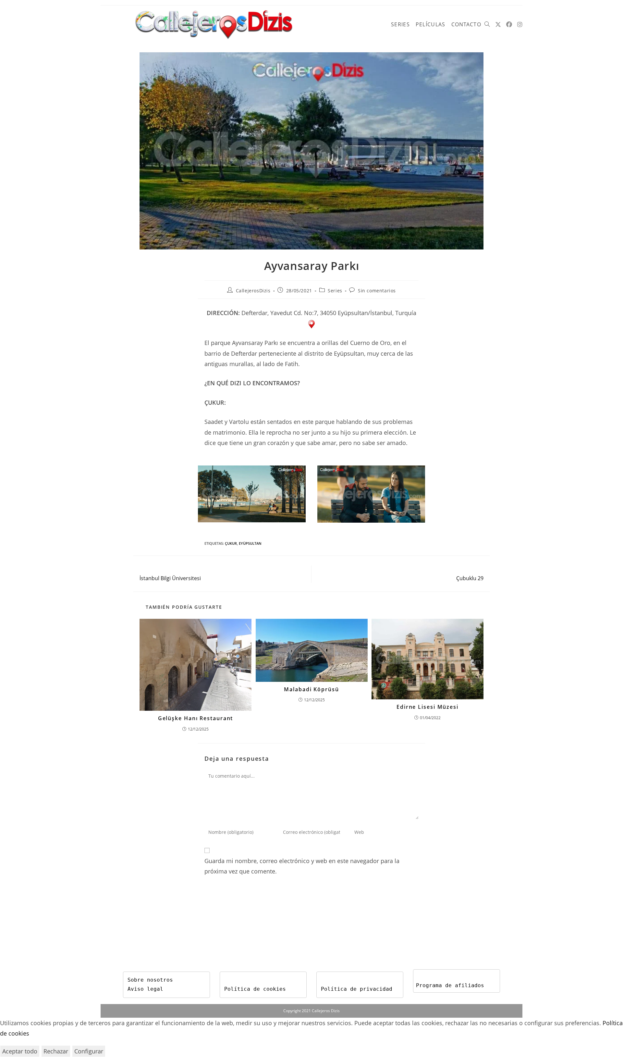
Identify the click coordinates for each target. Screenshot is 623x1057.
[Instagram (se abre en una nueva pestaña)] (520, 24)
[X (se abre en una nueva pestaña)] (498, 24)
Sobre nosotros (150, 980)
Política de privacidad (356, 989)
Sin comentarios (377, 290)
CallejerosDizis (253, 290)
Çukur (231, 543)
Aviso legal (145, 989)
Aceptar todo (19, 1051)
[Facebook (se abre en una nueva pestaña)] (509, 24)
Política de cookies (255, 989)
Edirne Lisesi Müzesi (427, 706)
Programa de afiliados (450, 985)
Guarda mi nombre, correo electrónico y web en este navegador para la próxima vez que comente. (301, 866)
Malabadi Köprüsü (311, 689)
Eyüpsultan (250, 543)
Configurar (88, 1051)
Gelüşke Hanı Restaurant (195, 718)
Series (335, 290)
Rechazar (55, 1051)
